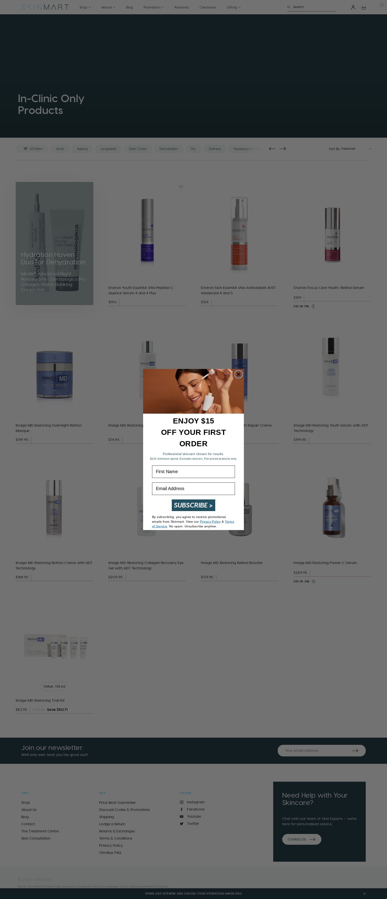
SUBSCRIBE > (193, 505)
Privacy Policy (210, 521)
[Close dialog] (238, 374)
